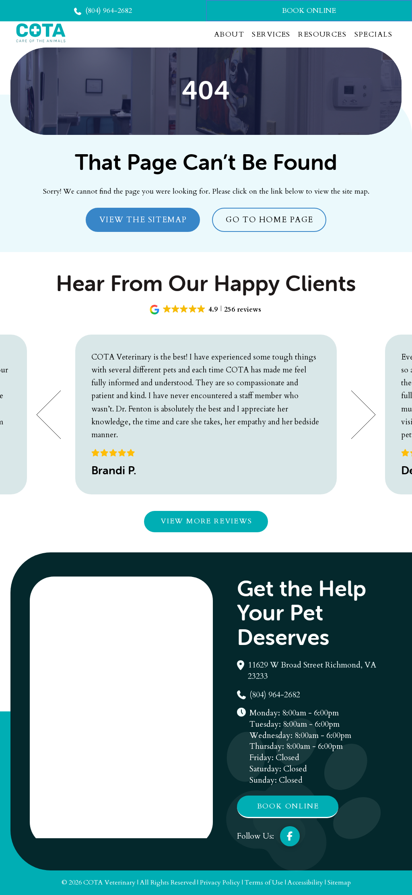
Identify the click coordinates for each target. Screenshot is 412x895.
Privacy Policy (220, 882)
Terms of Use (264, 882)
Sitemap (339, 882)
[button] (206, 309)
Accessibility (305, 882)
